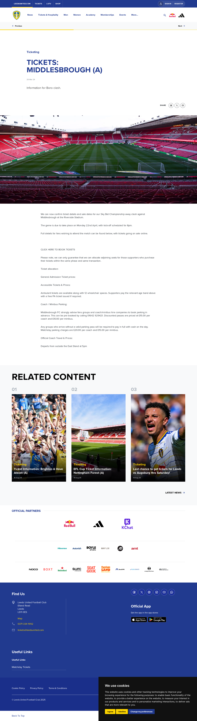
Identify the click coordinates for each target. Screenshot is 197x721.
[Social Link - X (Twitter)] (141, 592)
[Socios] (77, 569)
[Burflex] (106, 548)
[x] (176, 105)
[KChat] (127, 524)
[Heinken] (62, 569)
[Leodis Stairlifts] (135, 569)
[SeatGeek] (91, 569)
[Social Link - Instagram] (149, 592)
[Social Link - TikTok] (156, 592)
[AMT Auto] (135, 548)
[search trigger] (165, 15)
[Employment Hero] (149, 569)
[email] (182, 105)
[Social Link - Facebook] (134, 592)
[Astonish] (77, 548)
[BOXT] (48, 569)
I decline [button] (122, 711)
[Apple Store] (139, 620)
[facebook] (171, 105)
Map (20, 618)
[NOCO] (33, 569)
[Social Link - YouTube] (164, 592)
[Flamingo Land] (106, 569)
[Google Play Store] (157, 620)
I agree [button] (110, 711)
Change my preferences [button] (142, 711)
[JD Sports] (120, 548)
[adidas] (98, 524)
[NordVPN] (120, 569)
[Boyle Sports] (91, 548)
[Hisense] (62, 548)
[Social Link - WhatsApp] (171, 592)
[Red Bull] (69, 524)
